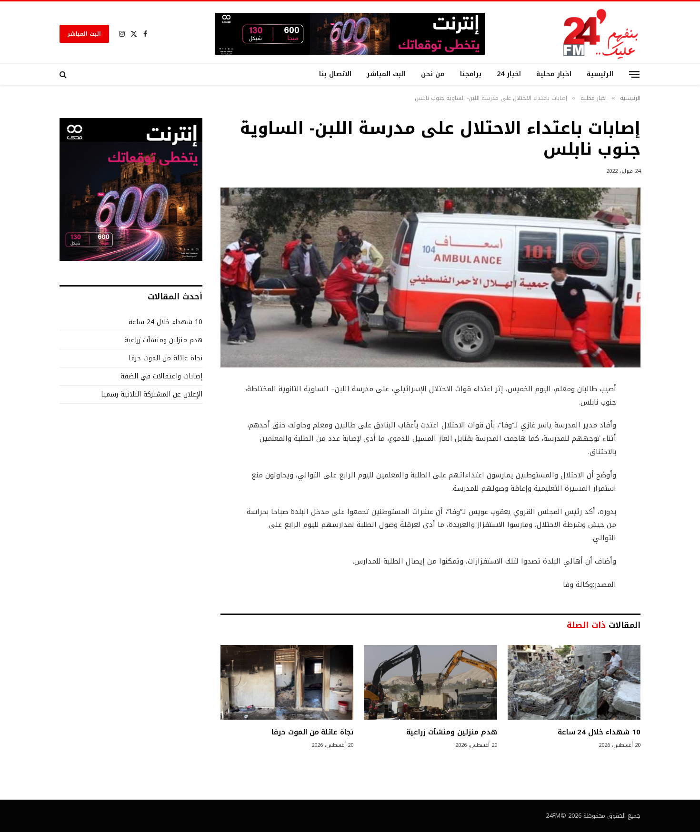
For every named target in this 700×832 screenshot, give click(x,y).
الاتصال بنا (335, 74)
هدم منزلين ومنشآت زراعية (451, 732)
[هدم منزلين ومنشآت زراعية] (430, 682)
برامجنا (470, 74)
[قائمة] (634, 74)
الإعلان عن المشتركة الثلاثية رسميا (151, 394)
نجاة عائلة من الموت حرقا (312, 732)
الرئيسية (600, 74)
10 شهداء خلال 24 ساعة (599, 732)
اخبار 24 (509, 74)
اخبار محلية (553, 74)
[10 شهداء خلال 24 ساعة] (574, 682)
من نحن (433, 74)
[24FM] (600, 33)
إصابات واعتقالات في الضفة (161, 376)
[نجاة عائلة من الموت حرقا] (286, 682)
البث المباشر (84, 34)
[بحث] (64, 74)
